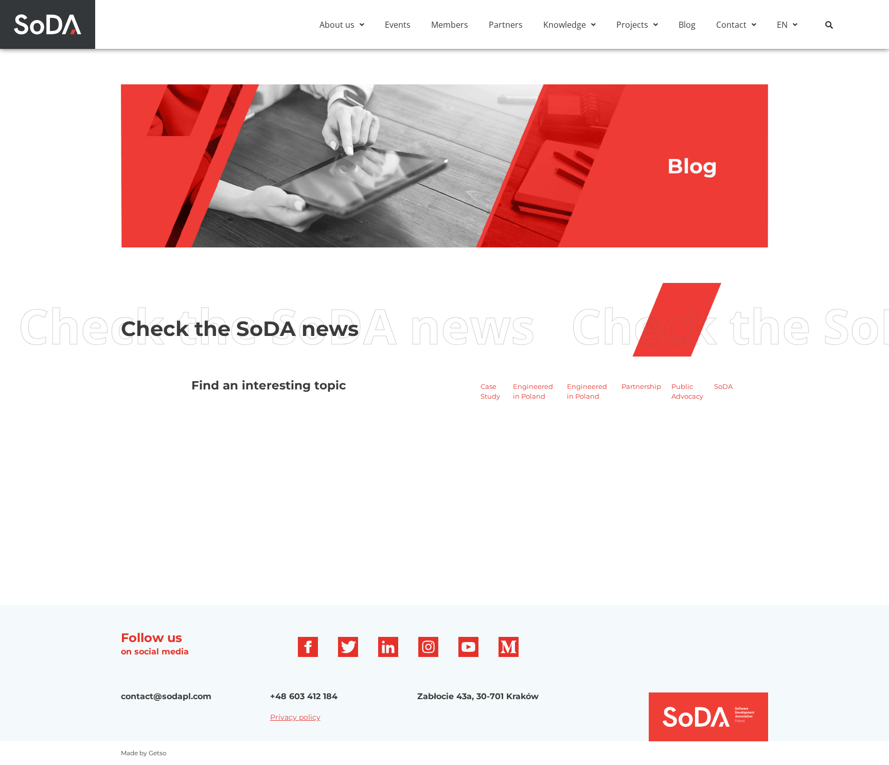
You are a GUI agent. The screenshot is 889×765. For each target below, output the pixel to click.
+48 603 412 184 (303, 696)
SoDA (723, 386)
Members (449, 25)
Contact (731, 25)
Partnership (641, 386)
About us (336, 25)
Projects (632, 25)
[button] (342, 25)
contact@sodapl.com (166, 696)
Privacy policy (295, 717)
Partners (506, 25)
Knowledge (564, 25)
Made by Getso (144, 753)
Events (398, 25)
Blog (687, 25)
